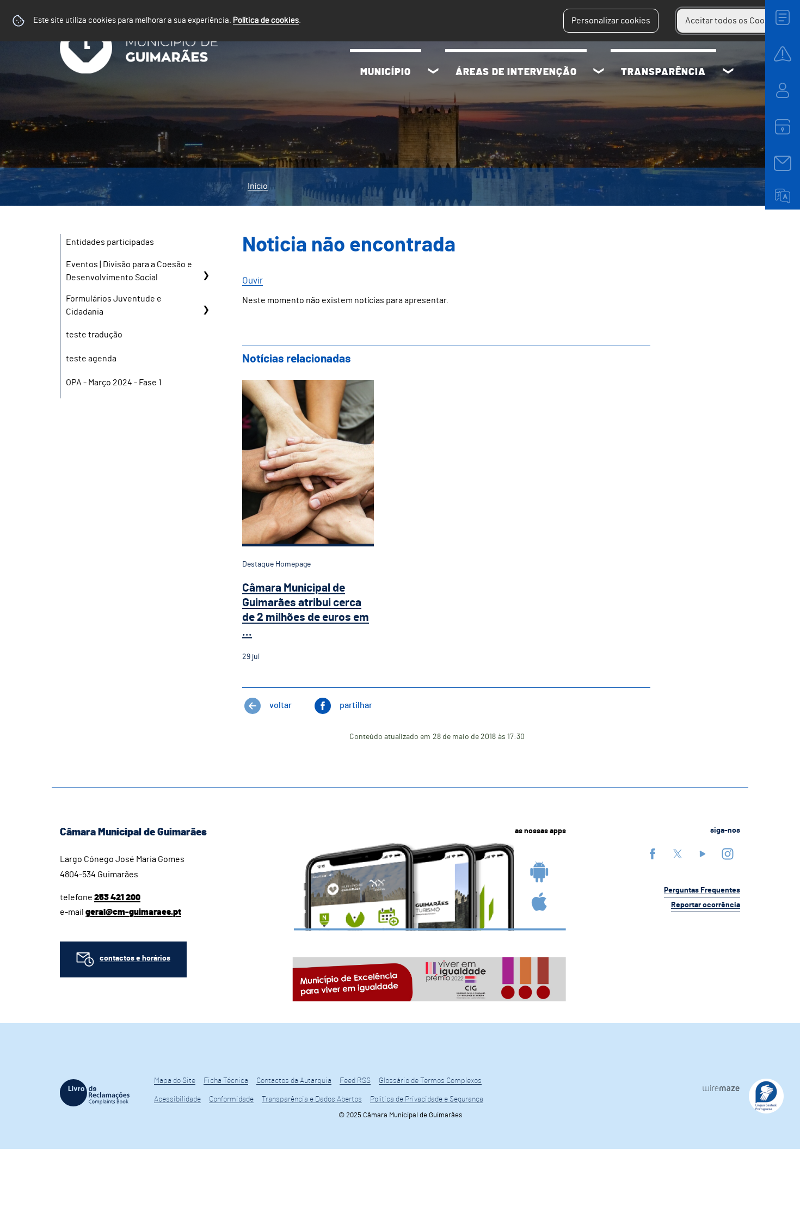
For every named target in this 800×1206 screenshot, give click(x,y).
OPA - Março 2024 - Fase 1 (114, 382)
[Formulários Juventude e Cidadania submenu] (206, 309)
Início (258, 186)
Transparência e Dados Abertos (312, 1099)
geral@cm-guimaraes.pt (133, 912)
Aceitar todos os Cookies (732, 20)
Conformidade (231, 1099)
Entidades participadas (110, 242)
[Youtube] (702, 853)
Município (385, 72)
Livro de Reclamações (95, 1092)
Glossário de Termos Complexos (430, 1081)
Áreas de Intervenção (516, 72)
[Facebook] (652, 853)
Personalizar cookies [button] (610, 20)
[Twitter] (677, 853)
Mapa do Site (174, 1081)
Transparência (663, 72)
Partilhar (356, 705)
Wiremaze (721, 1088)
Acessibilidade (177, 1099)
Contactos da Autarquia (293, 1081)
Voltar (280, 705)
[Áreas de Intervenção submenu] (599, 72)
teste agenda (91, 358)
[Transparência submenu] (728, 72)
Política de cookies (266, 20)
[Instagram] (727, 853)
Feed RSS (355, 1081)
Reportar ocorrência (705, 905)
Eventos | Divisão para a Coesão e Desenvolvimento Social (129, 271)
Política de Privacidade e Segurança (426, 1099)
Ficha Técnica (226, 1081)
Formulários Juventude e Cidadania (114, 305)
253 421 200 (117, 897)
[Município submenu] (433, 72)
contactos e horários (135, 958)
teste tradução (94, 334)
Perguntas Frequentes (702, 890)
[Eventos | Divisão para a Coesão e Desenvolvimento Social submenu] (206, 275)
